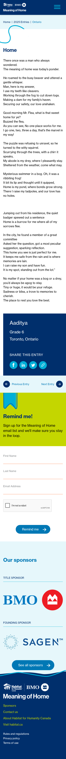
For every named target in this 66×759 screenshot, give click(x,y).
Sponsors (9, 705)
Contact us (10, 712)
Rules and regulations (16, 733)
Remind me (31, 529)
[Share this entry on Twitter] (33, 365)
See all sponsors (31, 665)
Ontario (36, 22)
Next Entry (47, 384)
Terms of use (10, 742)
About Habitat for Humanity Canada (27, 718)
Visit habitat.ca (13, 724)
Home (6, 22)
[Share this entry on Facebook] (13, 365)
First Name (9, 455)
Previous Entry (20, 384)
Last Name (9, 471)
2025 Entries (21, 22)
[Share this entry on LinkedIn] (23, 365)
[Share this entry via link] (43, 365)
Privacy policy (11, 738)
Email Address (12, 486)
